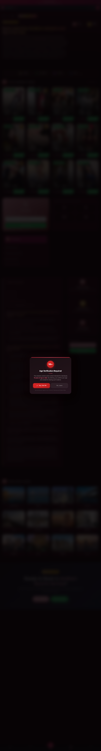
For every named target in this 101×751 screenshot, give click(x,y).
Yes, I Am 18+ (43, 385)
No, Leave (59, 385)
